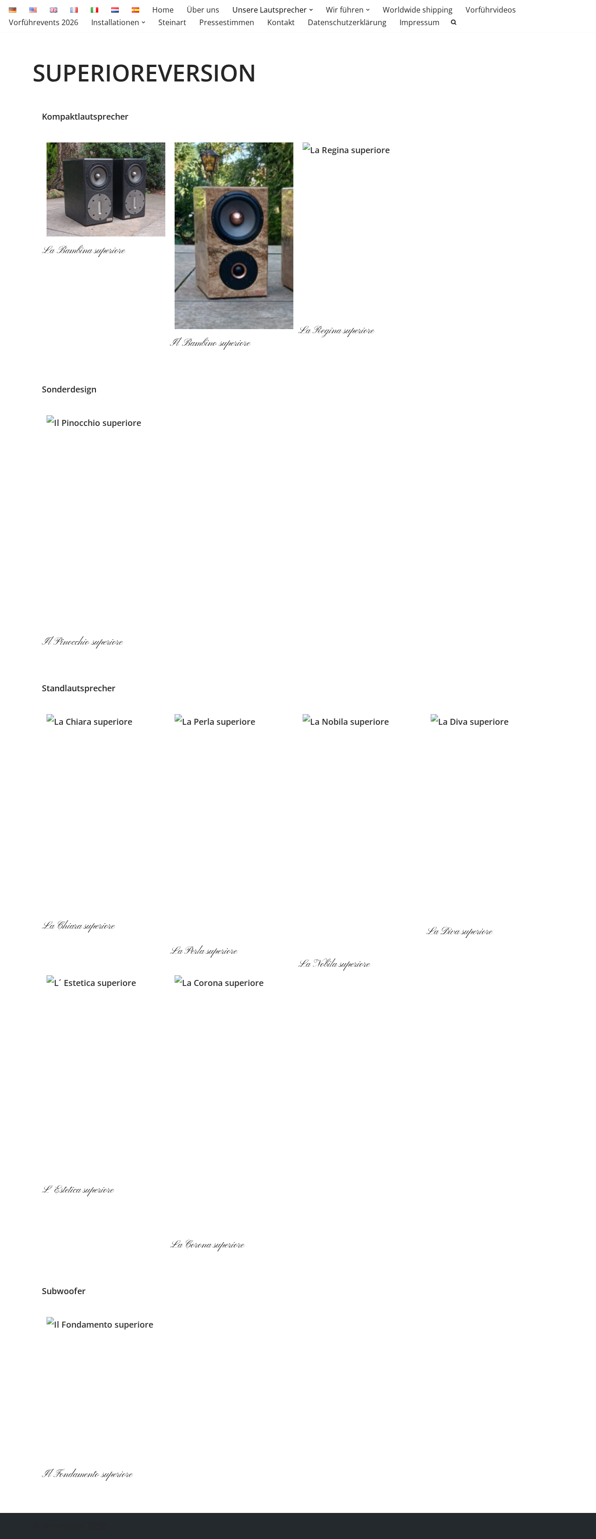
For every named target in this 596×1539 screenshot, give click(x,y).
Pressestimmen (226, 22)
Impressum (420, 22)
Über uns (203, 10)
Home (163, 10)
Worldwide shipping (418, 10)
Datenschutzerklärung (347, 22)
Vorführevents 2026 (43, 22)
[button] (311, 10)
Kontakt (281, 22)
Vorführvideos (491, 10)
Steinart (172, 22)
